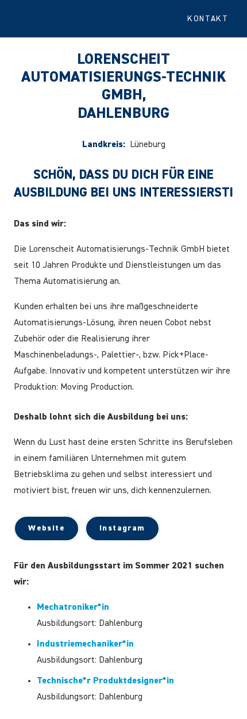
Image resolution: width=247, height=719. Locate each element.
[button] (212, 19)
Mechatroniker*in (73, 607)
